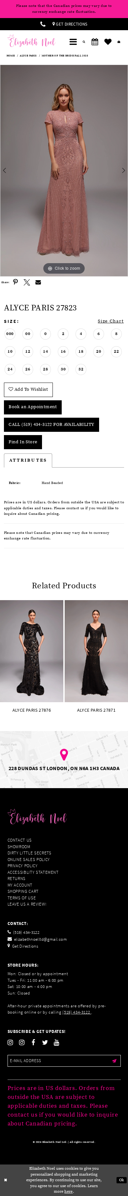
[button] (73, 42)
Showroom (19, 847)
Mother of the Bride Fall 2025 (65, 55)
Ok (121, 1180)
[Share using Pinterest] (15, 282)
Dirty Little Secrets (30, 853)
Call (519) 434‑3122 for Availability (51, 425)
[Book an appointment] (94, 42)
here (68, 1191)
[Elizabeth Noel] (31, 41)
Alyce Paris (28, 55)
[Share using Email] (38, 282)
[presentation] (31, 651)
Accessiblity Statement (33, 872)
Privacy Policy (23, 866)
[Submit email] (114, 1061)
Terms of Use (22, 898)
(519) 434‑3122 (76, 1012)
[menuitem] (43, 24)
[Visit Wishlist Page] (108, 42)
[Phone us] (43, 24)
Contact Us (20, 840)
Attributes (28, 460)
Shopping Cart (23, 891)
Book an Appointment (33, 407)
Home (11, 55)
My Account (20, 885)
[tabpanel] (64, 170)
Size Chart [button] (111, 321)
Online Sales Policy (29, 859)
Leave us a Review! (27, 904)
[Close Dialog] (5, 1180)
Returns (17, 878)
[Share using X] (26, 282)
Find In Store (23, 442)
